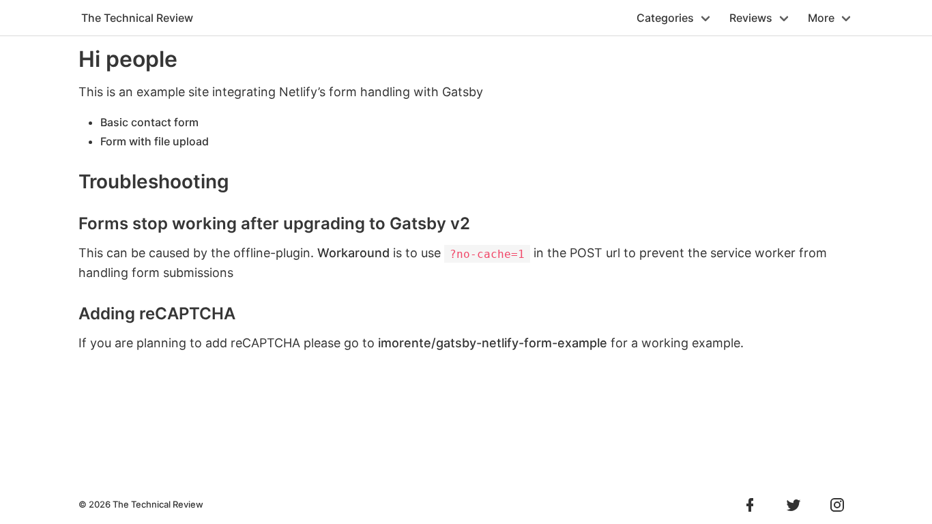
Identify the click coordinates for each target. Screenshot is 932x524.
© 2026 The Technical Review (140, 504)
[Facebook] (749, 505)
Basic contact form (149, 122)
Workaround (353, 253)
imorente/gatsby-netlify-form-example (492, 343)
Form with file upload (154, 141)
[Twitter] (788, 505)
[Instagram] (832, 505)
